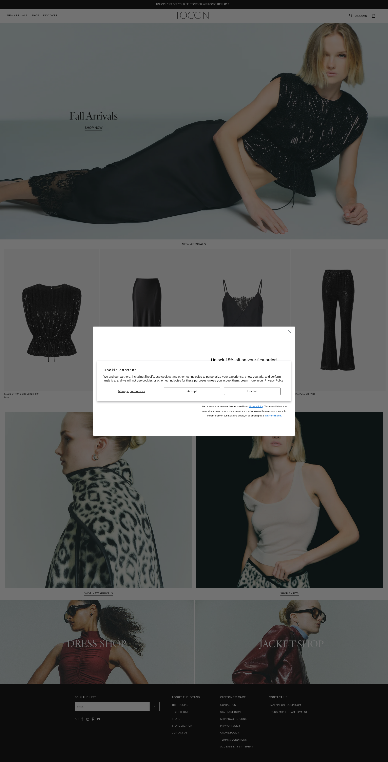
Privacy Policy (274, 380)
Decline (252, 391)
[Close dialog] (289, 322)
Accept (192, 391)
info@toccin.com (273, 420)
